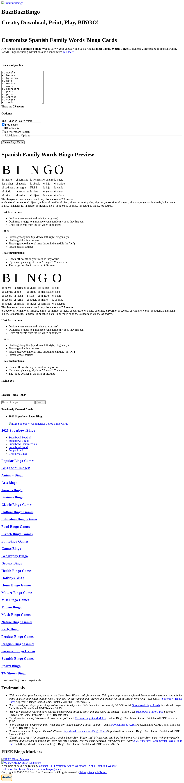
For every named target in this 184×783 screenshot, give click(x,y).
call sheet (68, 51)
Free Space (11, 124)
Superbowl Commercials (23, 444)
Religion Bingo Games (17, 644)
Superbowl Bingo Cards (146, 705)
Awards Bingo (11, 490)
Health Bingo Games (16, 571)
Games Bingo (11, 548)
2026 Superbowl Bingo (18, 430)
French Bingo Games (17, 534)
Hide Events (12, 128)
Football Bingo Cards (123, 724)
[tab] (92, 431)
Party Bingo (10, 629)
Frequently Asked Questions (70, 765)
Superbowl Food (18, 447)
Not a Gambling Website (103, 765)
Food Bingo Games (15, 526)
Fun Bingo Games (14, 541)
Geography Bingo (14, 556)
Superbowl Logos (19, 440)
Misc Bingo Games (15, 600)
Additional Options (19, 135)
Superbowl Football (20, 437)
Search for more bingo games (44, 769)
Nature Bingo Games (16, 622)
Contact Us (45, 765)
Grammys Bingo (18, 453)
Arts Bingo (9, 483)
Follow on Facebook (13, 769)
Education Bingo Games (19, 519)
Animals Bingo (12, 475)
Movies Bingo (11, 607)
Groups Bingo (11, 563)
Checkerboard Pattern (17, 131)
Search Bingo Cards (13, 394)
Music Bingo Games (16, 614)
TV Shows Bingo (13, 673)
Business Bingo (12, 497)
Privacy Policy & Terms (93, 772)
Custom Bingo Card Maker (90, 718)
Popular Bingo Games (17, 461)
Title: (4, 120)
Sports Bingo (11, 666)
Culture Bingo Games (17, 512)
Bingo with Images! (15, 468)
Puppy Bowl (16, 450)
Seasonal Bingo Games (18, 651)
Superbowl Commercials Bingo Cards (85, 731)
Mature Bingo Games (17, 593)
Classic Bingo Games (16, 505)
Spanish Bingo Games (17, 658)
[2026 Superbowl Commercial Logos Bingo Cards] (38, 423)
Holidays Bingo (12, 578)
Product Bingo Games (17, 636)
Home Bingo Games (16, 585)
